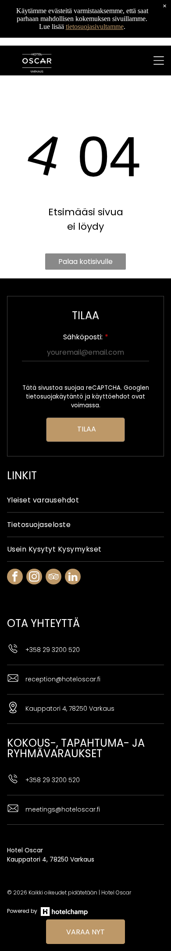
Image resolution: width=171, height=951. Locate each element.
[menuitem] (85, 500)
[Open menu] (158, 60)
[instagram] (34, 578)
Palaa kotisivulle (85, 261)
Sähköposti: (83, 337)
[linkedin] (73, 578)
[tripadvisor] (53, 578)
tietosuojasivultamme (95, 26)
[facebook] (15, 578)
